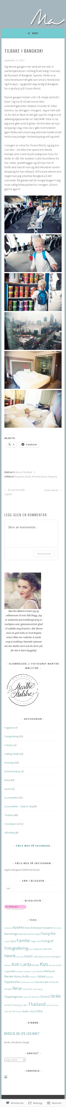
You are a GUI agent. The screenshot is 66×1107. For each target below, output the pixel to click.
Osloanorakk (41, 982)
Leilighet (19, 971)
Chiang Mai (47, 933)
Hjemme (19, 957)
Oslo (32, 982)
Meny (35, 33)
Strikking (16, 1004)
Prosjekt (8, 988)
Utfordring (9, 832)
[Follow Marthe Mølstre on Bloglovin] (15, 909)
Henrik (10, 956)
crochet (7, 941)
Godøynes (37, 948)
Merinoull (49, 971)
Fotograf (47, 941)
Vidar (39, 1011)
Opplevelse (12, 982)
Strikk (55, 996)
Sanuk (29, 988)
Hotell (28, 956)
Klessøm (7, 965)
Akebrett (8, 928)
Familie (23, 940)
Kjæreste (47, 957)
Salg (24, 989)
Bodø (21, 933)
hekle (49, 948)
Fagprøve (9, 727)
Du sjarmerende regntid (14, 492)
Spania (8, 788)
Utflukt (32, 1011)
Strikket (7, 1004)
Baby (27, 927)
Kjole (40, 956)
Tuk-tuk (8, 1011)
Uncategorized (12, 823)
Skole (25, 997)
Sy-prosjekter (11, 797)
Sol (29, 996)
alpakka (18, 927)
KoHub (35, 965)
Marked (40, 971)
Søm (25, 1004)
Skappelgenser (13, 997)
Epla (13, 941)
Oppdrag (49, 977)
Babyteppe (37, 927)
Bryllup (27, 933)
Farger (33, 941)
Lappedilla (10, 971)
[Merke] (32, 888)
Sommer (36, 996)
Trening (49, 1005)
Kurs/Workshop (12, 771)
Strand (45, 996)
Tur (13, 1011)
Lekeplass (28, 971)
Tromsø (55, 1005)
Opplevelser (25, 982)
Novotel (36, 476)
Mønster (8, 976)
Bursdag (35, 933)
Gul (44, 948)
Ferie (39, 941)
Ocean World (51, 490)
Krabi (28, 476)
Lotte (34, 971)
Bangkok (19, 476)
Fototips (8, 745)
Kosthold (52, 965)
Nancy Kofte (21, 976)
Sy (22, 1005)
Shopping (52, 476)
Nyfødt (41, 976)
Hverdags (9, 762)
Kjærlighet (56, 956)
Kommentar (44, 553)
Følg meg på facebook (33, 845)
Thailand (27, 472)
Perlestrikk (53, 982)
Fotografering (11, 736)
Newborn (33, 977)
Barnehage (11, 934)
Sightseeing (38, 989)
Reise (19, 472)
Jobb (35, 956)
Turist (18, 1011)
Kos (44, 964)
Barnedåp (57, 928)
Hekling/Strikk (11, 753)
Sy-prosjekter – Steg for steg (18, 806)
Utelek (25, 1011)
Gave (31, 949)
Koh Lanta (21, 964)
